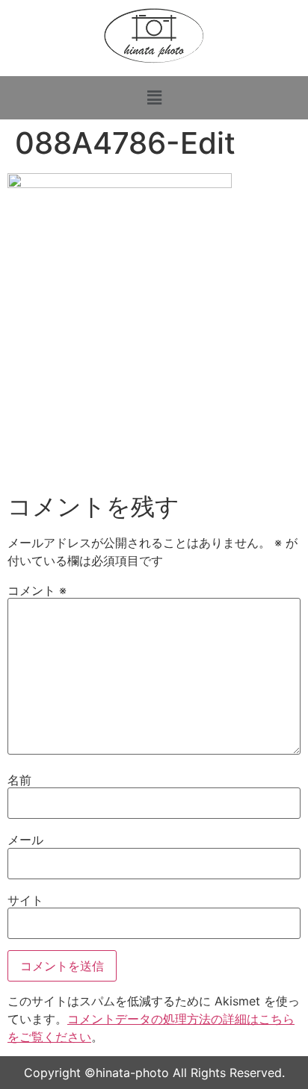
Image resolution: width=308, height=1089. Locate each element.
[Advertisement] (154, 410)
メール (25, 840)
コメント (37, 590)
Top (291, 1068)
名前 (19, 780)
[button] (154, 97)
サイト (25, 900)
